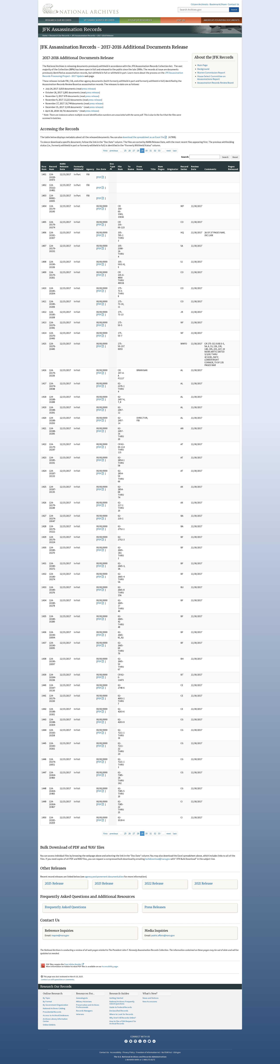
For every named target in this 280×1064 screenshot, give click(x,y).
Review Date (195, 168)
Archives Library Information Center (55, 1020)
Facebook (126, 1041)
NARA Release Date (64, 166)
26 (129, 150)
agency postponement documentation (104, 876)
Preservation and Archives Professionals (87, 1006)
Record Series (184, 168)
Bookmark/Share (218, 4)
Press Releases (155, 907)
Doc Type (112, 165)
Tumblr (140, 1041)
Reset (235, 157)
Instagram (135, 1041)
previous (114, 150)
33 (159, 150)
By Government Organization (55, 1005)
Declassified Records (118, 1010)
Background (203, 68)
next (168, 150)
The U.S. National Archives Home (80, 9)
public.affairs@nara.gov (163, 935)
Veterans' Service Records (99, 20)
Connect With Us (140, 1036)
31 (150, 150)
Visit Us (181, 20)
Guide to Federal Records (120, 1007)
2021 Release (203, 883)
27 (134, 150)
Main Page (202, 65)
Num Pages (161, 168)
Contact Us (233, 4)
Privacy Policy (129, 1052)
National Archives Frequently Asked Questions (121, 1002)
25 (125, 150)
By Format (47, 1001)
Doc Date (101, 169)
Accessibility (115, 1052)
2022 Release (154, 883)
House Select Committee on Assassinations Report (211, 77)
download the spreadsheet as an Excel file (143, 137)
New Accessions (150, 1001)
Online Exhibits (49, 1024)
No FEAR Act (167, 1052)
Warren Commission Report (211, 72)
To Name (131, 168)
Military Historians (84, 1001)
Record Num (53, 168)
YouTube (144, 1041)
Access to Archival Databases (56, 1015)
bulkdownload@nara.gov (157, 858)
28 (138, 150)
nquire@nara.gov (60, 935)
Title (153, 169)
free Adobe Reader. (73, 964)
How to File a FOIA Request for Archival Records (122, 1022)
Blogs (149, 1041)
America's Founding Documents (221, 20)
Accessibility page (110, 966)
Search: (185, 156)
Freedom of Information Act (148, 1052)
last (175, 150)
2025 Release (54, 883)
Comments (210, 169)
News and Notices (151, 998)
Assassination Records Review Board (215, 82)
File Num (120, 168)
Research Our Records (58, 20)
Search (234, 9)
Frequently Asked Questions (65, 907)
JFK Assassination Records (83, 35)
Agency (90, 169)
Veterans (80, 1014)
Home (45, 35)
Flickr (154, 1041)
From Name (139, 168)
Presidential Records (52, 1012)
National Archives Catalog (54, 1008)
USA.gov (177, 1052)
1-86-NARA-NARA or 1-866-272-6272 (140, 1059)
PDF (99, 177)
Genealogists (82, 998)
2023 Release (104, 883)
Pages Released (233, 168)
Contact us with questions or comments (57, 979)
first (105, 150)
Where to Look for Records (121, 1014)
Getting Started (116, 998)
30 (146, 150)
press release (88, 88)
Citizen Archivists (199, 4)
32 (155, 150)
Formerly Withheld (78, 168)
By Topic (46, 998)
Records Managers (84, 1010)
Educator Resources (140, 20)
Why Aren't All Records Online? (122, 1017)
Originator (172, 169)
